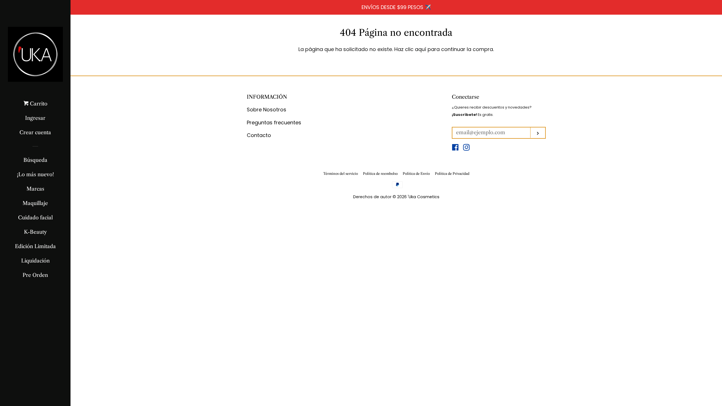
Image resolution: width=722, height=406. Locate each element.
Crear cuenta (35, 132)
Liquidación (35, 261)
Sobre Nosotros (266, 109)
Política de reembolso (380, 173)
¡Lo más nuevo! (35, 174)
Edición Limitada (35, 246)
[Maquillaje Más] (51, 203)
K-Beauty (35, 232)
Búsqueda (35, 160)
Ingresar (35, 118)
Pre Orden (35, 275)
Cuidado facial (35, 218)
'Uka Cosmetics (423, 197)
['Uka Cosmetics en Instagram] (466, 148)
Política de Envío (416, 173)
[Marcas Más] (47, 189)
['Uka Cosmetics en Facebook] (455, 148)
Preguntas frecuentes (274, 122)
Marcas (35, 189)
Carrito (37, 104)
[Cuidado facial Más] (56, 218)
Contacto (259, 135)
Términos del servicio (340, 173)
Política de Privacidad (452, 173)
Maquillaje (35, 203)
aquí (420, 49)
